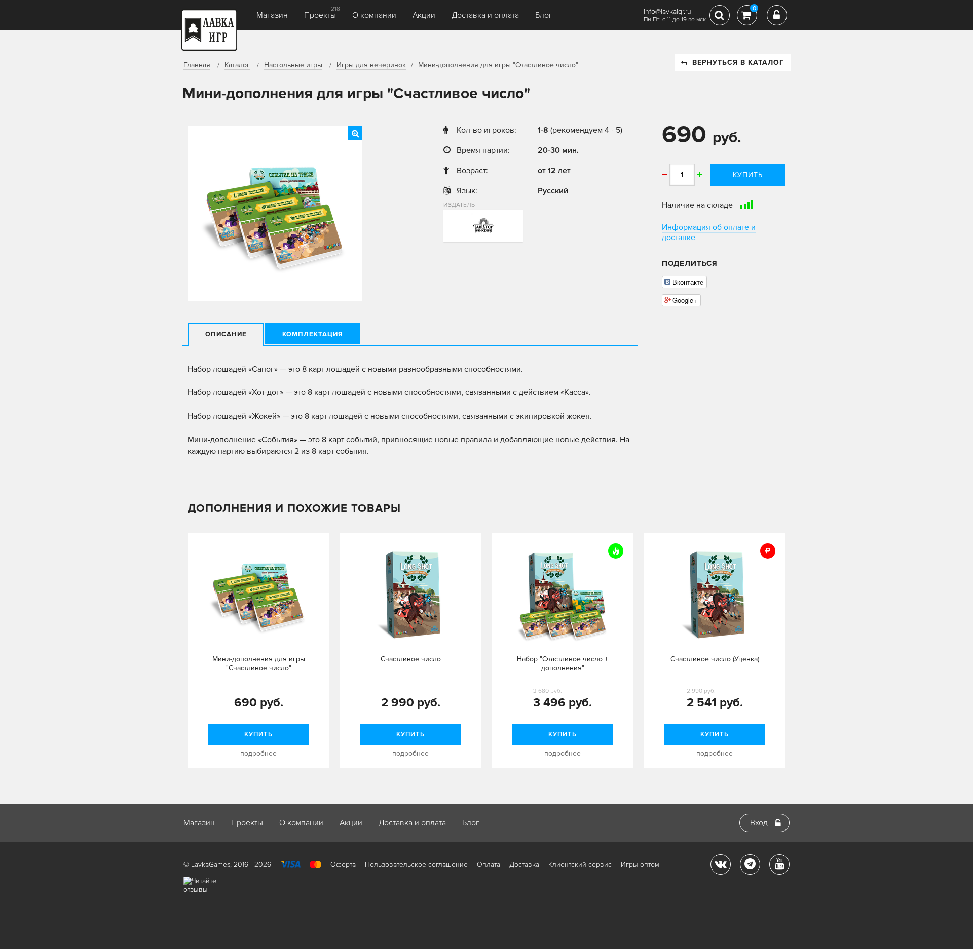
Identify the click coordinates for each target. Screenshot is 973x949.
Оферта (343, 864)
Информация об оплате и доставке (709, 232)
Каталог (237, 65)
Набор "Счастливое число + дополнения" (562, 664)
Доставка (524, 864)
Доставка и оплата (485, 15)
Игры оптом (640, 864)
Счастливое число (411, 659)
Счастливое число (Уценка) (714, 659)
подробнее (258, 753)
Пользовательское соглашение (416, 864)
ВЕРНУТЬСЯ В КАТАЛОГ (738, 62)
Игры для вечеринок (371, 65)
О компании (374, 15)
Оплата (488, 864)
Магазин (272, 15)
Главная (196, 65)
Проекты (320, 15)
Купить (748, 175)
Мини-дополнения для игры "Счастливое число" (258, 664)
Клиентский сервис (580, 864)
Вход (759, 823)
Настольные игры (293, 65)
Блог (543, 15)
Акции (424, 15)
